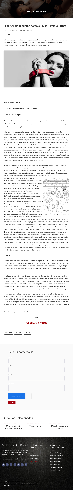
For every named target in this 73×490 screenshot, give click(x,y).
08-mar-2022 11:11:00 (10, 424)
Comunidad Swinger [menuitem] (56, 453)
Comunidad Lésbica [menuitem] (56, 467)
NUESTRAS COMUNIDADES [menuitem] (57, 447)
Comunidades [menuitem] (34, 458)
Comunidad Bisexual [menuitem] (56, 461)
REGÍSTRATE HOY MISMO (36, 323)
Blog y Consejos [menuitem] (34, 461)
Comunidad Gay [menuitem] (55, 470)
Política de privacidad (21, 484)
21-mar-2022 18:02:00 (55, 424)
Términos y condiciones (9, 484)
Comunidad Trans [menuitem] (55, 464)
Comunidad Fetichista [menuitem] (56, 455)
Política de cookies (31, 484)
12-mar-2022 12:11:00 (32, 424)
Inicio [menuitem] (31, 453)
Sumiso (27, 332)
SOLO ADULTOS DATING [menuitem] (37, 447)
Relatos (18, 332)
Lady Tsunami (9, 30)
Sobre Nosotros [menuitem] (34, 455)
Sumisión (8, 332)
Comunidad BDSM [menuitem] (55, 458)
